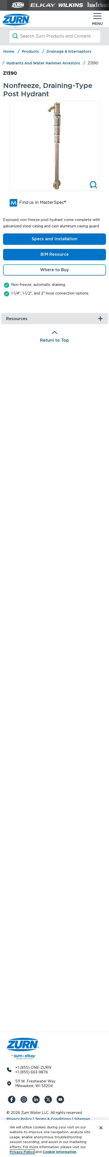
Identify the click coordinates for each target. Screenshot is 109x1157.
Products (30, 51)
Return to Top (54, 340)
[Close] (100, 1127)
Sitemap (82, 1119)
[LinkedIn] (37, 1099)
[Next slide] (103, 145)
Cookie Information (59, 1152)
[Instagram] (25, 1099)
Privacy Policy (19, 1119)
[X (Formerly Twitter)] (49, 1099)
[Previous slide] (6, 145)
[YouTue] (61, 1099)
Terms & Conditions (53, 1119)
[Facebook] (13, 1099)
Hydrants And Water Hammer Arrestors (43, 63)
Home (8, 51)
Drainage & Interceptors (69, 51)
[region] (54, 1138)
